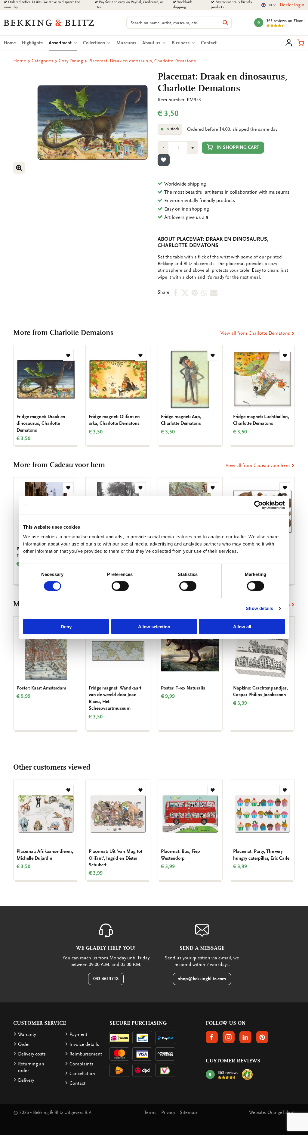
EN (268, 5)
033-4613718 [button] (106, 978)
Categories (42, 61)
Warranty (27, 1034)
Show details (259, 608)
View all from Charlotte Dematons (255, 333)
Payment (78, 1034)
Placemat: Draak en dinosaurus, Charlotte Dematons (142, 61)
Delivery (26, 1080)
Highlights (32, 42)
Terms (150, 1112)
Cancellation (82, 1073)
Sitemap (188, 1112)
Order (24, 1044)
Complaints (81, 1064)
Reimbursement (85, 1054)
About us (152, 42)
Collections (94, 42)
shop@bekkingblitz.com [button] (202, 978)
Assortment (63, 42)
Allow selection (154, 626)
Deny (66, 626)
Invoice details (84, 1044)
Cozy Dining (71, 61)
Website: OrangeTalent (272, 1112)
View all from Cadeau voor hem (258, 465)
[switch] (120, 586)
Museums (126, 42)
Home (10, 42)
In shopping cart (238, 147)
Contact (209, 42)
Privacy (168, 1112)
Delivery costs (32, 1054)
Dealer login (292, 5)
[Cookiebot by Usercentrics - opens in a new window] (258, 505)
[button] (300, 42)
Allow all (242, 626)
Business (181, 42)
